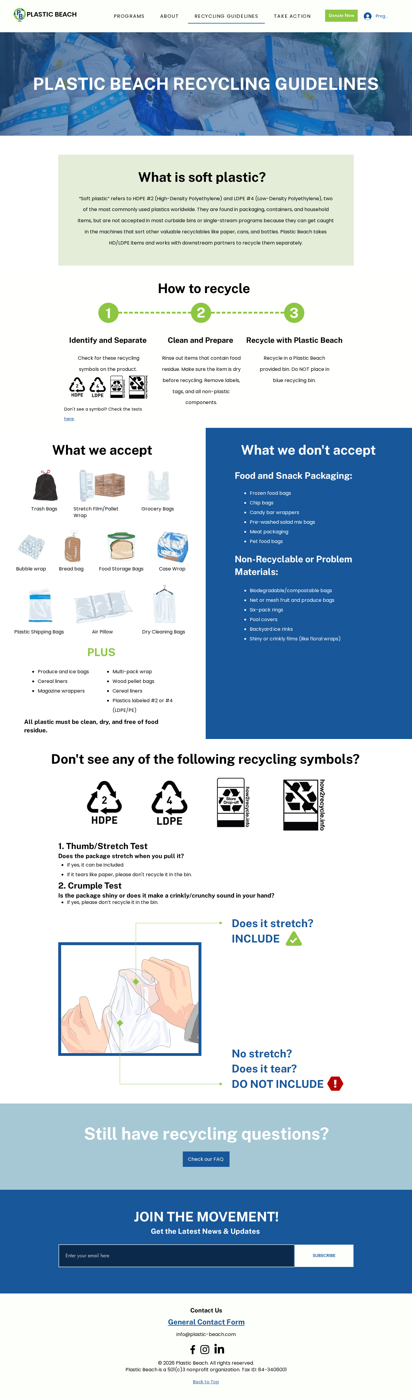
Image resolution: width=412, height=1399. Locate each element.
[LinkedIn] (219, 1350)
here (69, 419)
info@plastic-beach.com (206, 1334)
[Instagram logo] (205, 1350)
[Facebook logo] (193, 1350)
